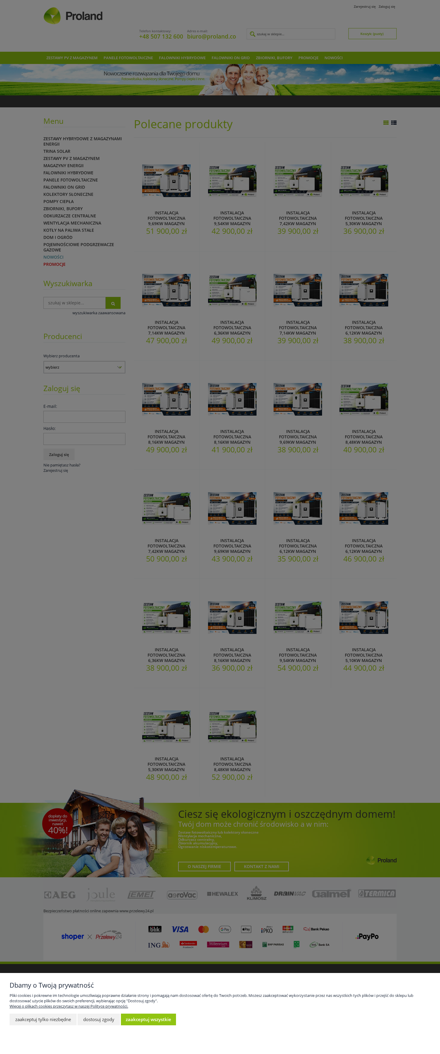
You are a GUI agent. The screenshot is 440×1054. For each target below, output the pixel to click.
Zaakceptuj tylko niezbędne (43, 1019)
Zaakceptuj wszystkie (148, 1019)
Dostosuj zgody (98, 1019)
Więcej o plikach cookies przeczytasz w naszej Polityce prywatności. (69, 1006)
